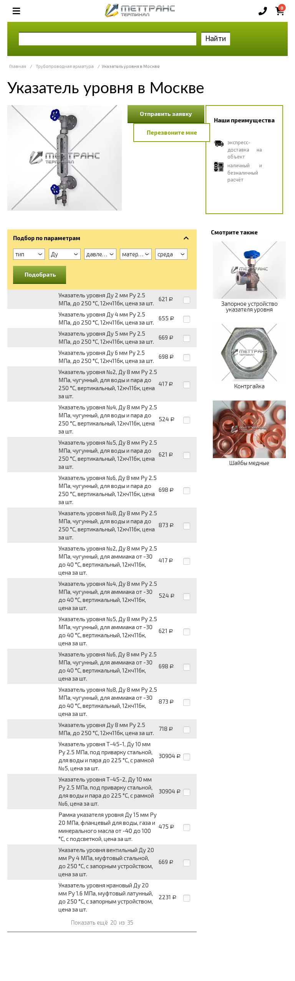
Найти (215, 38)
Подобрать (40, 274)
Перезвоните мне (172, 132)
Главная (17, 66)
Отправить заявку (166, 113)
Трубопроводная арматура (65, 66)
